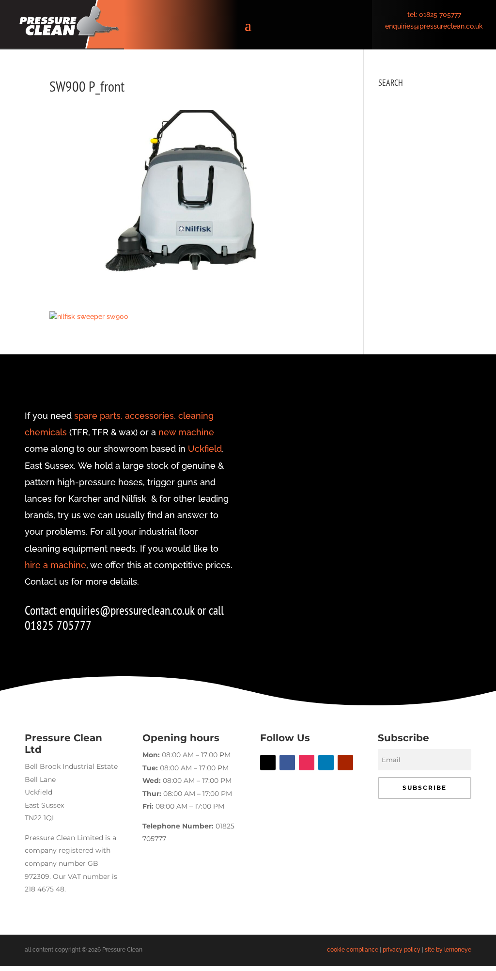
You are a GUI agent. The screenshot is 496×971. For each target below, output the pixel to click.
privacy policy (401, 949)
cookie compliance (352, 949)
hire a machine (55, 565)
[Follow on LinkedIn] (326, 762)
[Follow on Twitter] (268, 762)
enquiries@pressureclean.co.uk (434, 26)
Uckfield (205, 449)
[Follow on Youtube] (345, 762)
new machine (186, 432)
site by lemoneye (448, 949)
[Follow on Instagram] (306, 762)
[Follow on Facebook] (287, 762)
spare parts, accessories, (125, 416)
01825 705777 (440, 14)
